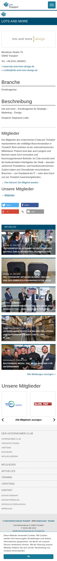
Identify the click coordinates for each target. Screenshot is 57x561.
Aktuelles (8, 471)
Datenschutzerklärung (13, 504)
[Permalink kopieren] (22, 212)
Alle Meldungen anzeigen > (41, 374)
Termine (6, 477)
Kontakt (7, 490)
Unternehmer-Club (11, 439)
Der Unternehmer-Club (17, 433)
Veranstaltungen (10, 443)
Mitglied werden (9, 456)
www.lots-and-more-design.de (18, 66)
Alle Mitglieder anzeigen (28, 420)
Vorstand (6, 448)
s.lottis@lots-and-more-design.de (20, 70)
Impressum (6, 509)
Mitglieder (9, 195)
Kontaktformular (10, 500)
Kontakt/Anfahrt (9, 496)
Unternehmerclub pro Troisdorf (17, 521)
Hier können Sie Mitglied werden (21, 182)
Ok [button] (28, 556)
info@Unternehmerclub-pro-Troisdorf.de (28, 531)
